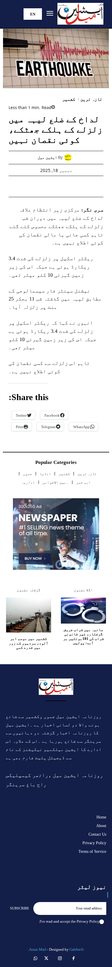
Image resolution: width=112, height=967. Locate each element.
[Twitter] (76, 186)
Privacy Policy (88, 921)
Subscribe (19, 908)
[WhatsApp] (62, 186)
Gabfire (75, 949)
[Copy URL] (23, 186)
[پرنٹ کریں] (49, 186)
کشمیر (68, 99)
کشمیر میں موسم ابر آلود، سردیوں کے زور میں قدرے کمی (28, 643)
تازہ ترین (91, 99)
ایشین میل (47, 157)
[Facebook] (89, 186)
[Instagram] (60, 959)
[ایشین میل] (69, 157)
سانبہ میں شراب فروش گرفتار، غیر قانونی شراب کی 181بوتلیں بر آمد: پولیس (83, 636)
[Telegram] (36, 186)
